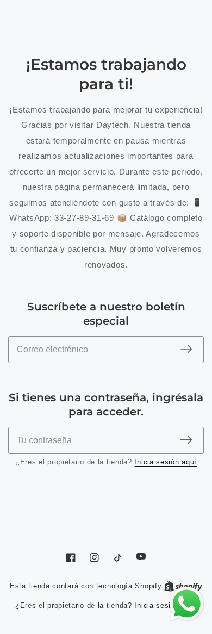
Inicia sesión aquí (165, 462)
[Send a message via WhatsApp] (187, 604)
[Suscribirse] (186, 350)
